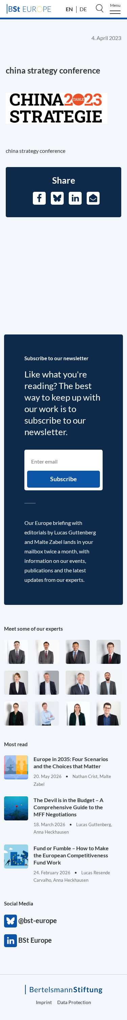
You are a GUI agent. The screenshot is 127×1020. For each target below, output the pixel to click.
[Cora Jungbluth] (47, 713)
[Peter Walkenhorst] (109, 652)
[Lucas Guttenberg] (109, 683)
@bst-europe (10, 921)
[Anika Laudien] (16, 683)
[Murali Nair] (78, 652)
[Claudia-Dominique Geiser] (78, 713)
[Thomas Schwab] (109, 713)
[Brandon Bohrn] (16, 652)
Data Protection (74, 1002)
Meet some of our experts (33, 629)
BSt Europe (10, 940)
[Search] (99, 8)
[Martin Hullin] (47, 652)
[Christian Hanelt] (78, 683)
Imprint (44, 1002)
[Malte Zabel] (47, 683)
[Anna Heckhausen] (16, 713)
